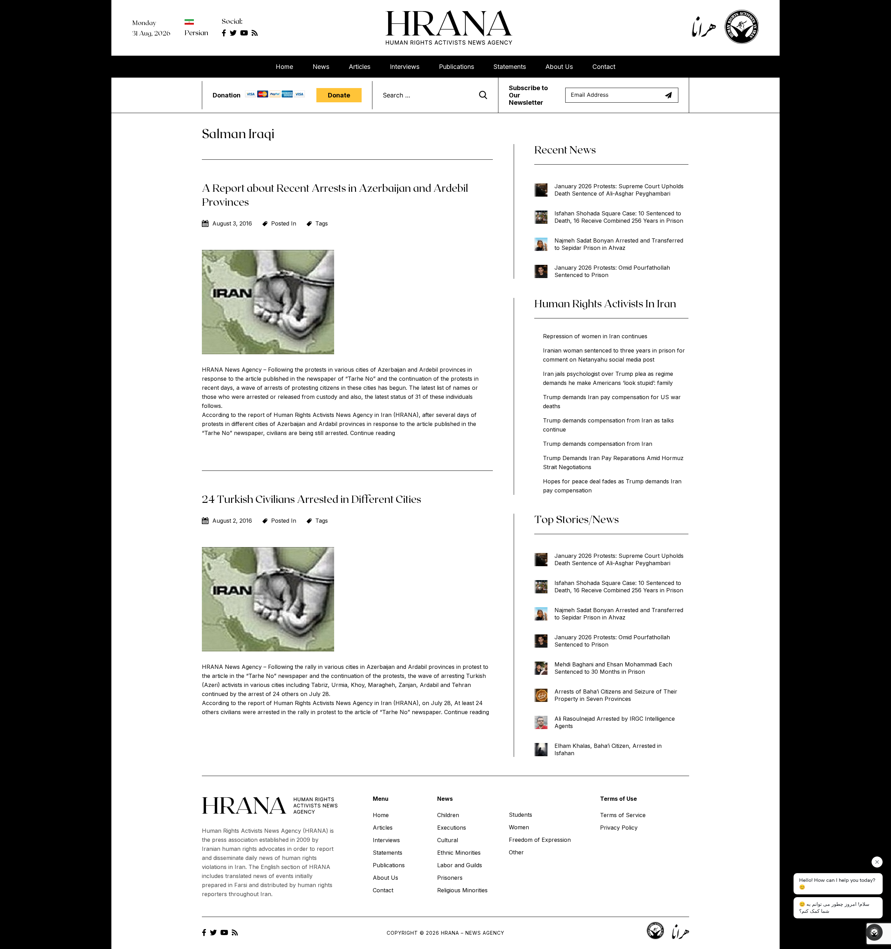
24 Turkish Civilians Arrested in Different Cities (311, 498)
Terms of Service (623, 815)
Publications (456, 66)
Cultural (447, 840)
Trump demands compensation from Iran (597, 443)
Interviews (404, 66)
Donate (339, 95)
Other (516, 852)
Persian (196, 32)
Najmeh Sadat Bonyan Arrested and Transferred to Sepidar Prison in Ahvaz (618, 244)
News (321, 66)
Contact (603, 66)
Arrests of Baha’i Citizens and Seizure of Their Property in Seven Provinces (615, 695)
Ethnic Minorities (459, 852)
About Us (559, 66)
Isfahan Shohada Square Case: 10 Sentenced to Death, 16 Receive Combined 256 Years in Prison (618, 217)
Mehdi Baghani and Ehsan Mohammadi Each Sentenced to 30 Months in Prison (613, 668)
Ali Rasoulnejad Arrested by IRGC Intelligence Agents (614, 722)
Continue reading (372, 432)
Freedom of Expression (540, 839)
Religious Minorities (462, 890)
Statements (510, 66)
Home (284, 66)
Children (448, 815)
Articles (359, 66)
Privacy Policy (619, 827)
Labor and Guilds (459, 865)
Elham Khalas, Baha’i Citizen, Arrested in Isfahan (608, 749)
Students (520, 814)
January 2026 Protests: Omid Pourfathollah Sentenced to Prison (612, 271)
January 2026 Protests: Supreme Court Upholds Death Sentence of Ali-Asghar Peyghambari (619, 190)
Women (519, 827)
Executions (451, 827)
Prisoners (450, 877)
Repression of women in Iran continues (595, 336)
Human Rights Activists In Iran (605, 303)
